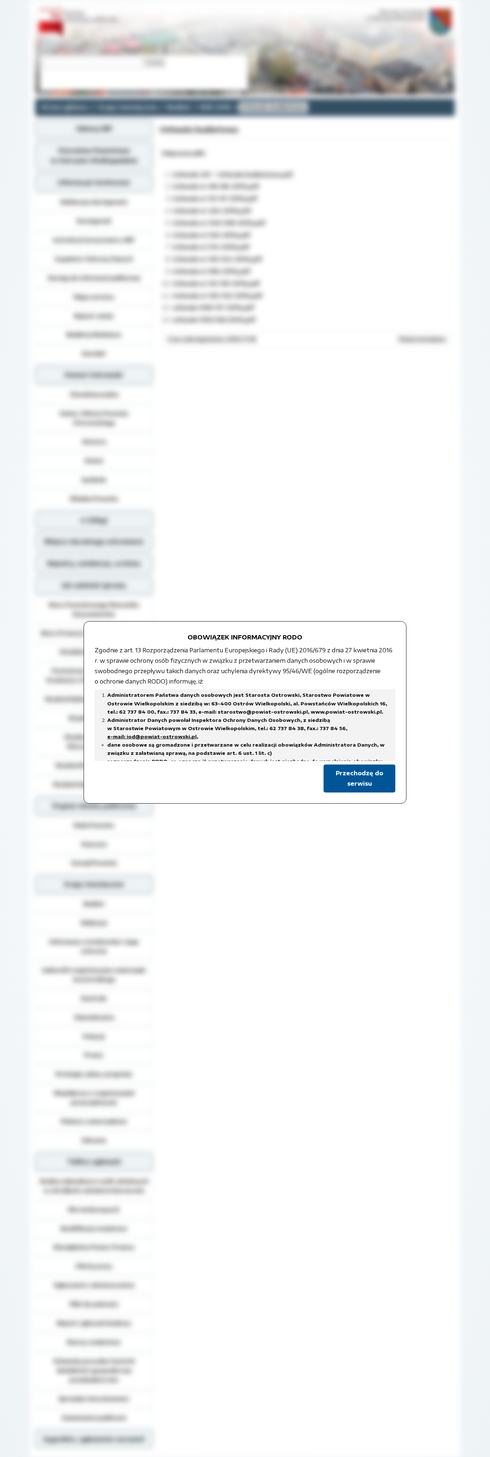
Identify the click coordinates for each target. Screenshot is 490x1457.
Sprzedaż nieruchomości (93, 1398)
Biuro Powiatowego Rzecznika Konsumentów (94, 609)
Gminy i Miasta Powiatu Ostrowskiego (94, 418)
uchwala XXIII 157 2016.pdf (213, 307)
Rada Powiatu (94, 825)
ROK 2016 (215, 107)
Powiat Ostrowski (94, 374)
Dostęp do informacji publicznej (94, 278)
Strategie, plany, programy (93, 1074)
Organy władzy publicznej (94, 805)
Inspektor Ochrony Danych (94, 259)
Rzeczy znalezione (94, 1342)
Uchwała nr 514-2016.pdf (211, 247)
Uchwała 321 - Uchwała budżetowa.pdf (233, 174)
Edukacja (94, 922)
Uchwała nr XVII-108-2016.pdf (219, 223)
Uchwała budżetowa (273, 107)
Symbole (93, 479)
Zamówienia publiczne (94, 1417)
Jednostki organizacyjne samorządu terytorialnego (94, 974)
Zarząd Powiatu (94, 863)
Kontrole (94, 998)
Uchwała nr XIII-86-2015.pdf (216, 186)
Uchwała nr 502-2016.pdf (211, 235)
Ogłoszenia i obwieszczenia (93, 1285)
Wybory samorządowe (94, 1121)
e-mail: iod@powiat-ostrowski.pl (152, 736)
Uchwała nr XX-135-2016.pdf (216, 283)
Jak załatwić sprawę (94, 585)
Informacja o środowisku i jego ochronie (94, 946)
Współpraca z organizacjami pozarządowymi (94, 1097)
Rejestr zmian (94, 316)
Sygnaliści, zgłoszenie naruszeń (94, 1439)
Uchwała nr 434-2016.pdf (212, 210)
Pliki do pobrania (94, 1304)
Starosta (94, 844)
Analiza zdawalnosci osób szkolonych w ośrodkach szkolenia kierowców (94, 1186)
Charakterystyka (94, 394)
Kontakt (94, 353)
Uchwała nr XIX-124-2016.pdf (217, 259)
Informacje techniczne (94, 182)
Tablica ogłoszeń (94, 1161)
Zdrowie (93, 1140)
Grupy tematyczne (127, 107)
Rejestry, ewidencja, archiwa (94, 563)
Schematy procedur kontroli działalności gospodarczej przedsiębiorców (94, 1370)
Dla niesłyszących (93, 1209)
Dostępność (94, 221)
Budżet (178, 107)
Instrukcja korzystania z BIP (94, 240)
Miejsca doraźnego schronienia (93, 541)
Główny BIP (94, 128)
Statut (93, 460)
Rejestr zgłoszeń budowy (94, 1323)
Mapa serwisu (94, 297)
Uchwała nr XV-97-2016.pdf (215, 198)
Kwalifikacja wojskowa (94, 1228)
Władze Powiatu (94, 498)
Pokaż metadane (422, 339)
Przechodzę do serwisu (359, 778)
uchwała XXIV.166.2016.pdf (214, 319)
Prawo (93, 1055)
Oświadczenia (94, 1017)
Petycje (94, 1036)
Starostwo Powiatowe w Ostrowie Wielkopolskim (94, 156)
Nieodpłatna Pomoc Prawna (93, 1247)
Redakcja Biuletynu (93, 334)
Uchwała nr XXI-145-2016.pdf (217, 295)
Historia (94, 441)
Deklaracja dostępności (94, 202)
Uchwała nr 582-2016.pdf (211, 271)
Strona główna (64, 107)
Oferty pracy (93, 1266)
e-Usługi (94, 520)
